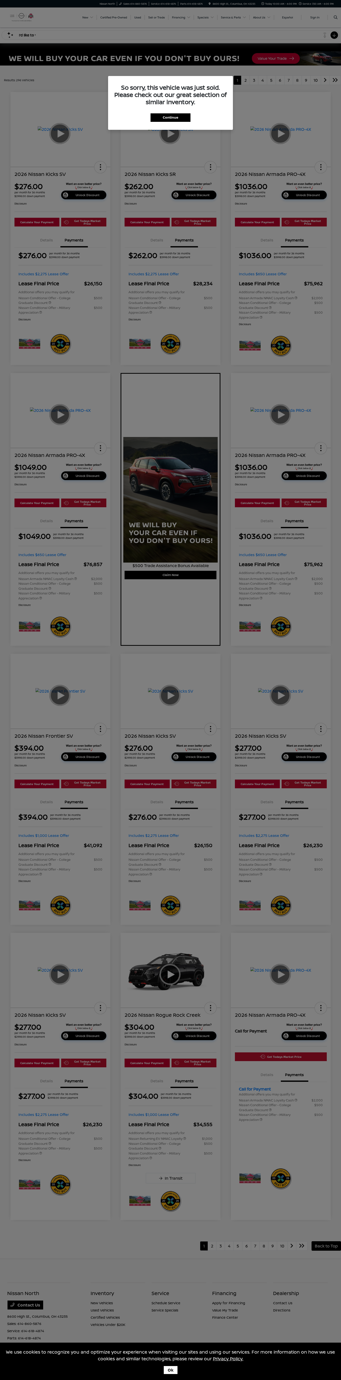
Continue (170, 117)
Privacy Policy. (228, 1359)
